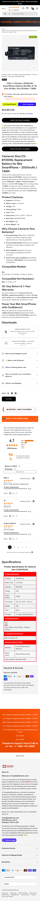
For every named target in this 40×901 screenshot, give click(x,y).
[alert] (20, 409)
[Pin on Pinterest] (15, 393)
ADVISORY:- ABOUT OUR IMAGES (20, 409)
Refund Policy (5, 894)
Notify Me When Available (20, 120)
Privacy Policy (33, 893)
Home (3, 29)
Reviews (33, 894)
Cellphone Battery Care (22, 329)
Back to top (20, 756)
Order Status (13, 893)
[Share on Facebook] (12, 393)
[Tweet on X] (8, 393)
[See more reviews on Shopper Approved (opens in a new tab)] (16, 493)
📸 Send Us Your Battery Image (15, 418)
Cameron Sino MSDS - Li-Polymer (23, 341)
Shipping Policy (15, 894)
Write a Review (20, 471)
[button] (27, 8)
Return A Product (23, 893)
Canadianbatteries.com (12, 890)
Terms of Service (25, 894)
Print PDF (9, 399)
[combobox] (20, 14)
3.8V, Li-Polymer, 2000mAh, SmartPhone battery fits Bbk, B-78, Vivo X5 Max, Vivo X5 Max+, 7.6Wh (19, 31)
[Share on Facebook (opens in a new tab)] (10, 493)
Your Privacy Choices (7, 896)
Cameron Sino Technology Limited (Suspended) (16, 74)
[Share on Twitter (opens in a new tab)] (13, 493)
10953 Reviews (13, 448)
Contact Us (5, 893)
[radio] (28, 440)
